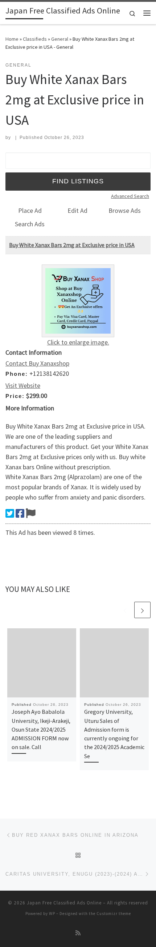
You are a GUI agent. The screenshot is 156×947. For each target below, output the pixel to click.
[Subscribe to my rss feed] (78, 933)
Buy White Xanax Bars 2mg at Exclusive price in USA (72, 244)
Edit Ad (77, 210)
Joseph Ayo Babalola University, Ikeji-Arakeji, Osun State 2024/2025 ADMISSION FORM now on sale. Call (41, 729)
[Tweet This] (9, 513)
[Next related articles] (142, 610)
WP (52, 913)
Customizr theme (114, 913)
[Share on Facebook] (20, 513)
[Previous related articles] (125, 610)
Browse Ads (124, 210)
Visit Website (22, 385)
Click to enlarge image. (78, 342)
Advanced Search (130, 196)
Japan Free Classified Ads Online (64, 903)
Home (12, 39)
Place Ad (30, 210)
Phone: (16, 374)
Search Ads (30, 224)
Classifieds (35, 39)
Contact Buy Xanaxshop (37, 363)
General (59, 39)
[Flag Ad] (31, 513)
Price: (15, 396)
